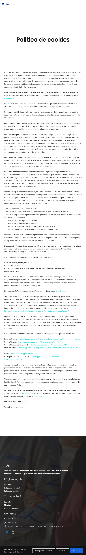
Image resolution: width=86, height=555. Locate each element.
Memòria (7, 505)
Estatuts (7, 502)
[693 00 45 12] (6, 522)
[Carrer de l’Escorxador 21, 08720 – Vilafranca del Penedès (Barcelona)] (6, 526)
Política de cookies (11, 491)
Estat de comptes (11, 508)
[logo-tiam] (5, 4)
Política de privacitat (12, 488)
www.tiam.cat (9, 98)
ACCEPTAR (76, 551)
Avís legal (8, 485)
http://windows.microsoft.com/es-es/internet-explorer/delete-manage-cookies (50, 339)
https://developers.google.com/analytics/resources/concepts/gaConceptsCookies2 (36, 311)
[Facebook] (7, 532)
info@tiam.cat (42, 396)
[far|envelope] (6, 519)
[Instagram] (13, 532)
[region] (43, 550)
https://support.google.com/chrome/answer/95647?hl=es (40, 342)
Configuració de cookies (43, 551)
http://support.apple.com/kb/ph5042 (25, 353)
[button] (64, 4)
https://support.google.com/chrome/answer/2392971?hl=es (52, 345)
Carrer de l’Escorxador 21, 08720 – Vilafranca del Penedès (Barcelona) (35, 526)
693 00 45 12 (13, 522)
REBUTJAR (62, 551)
